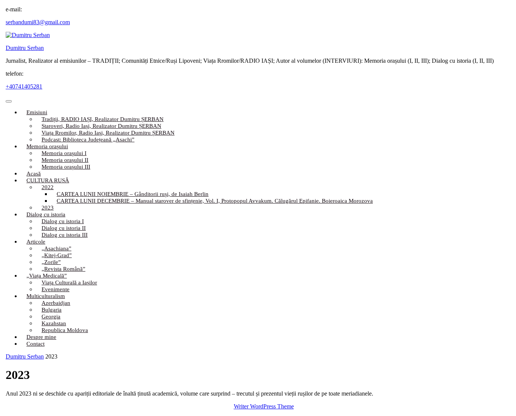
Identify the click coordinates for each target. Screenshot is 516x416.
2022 (48, 187)
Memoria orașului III (66, 167)
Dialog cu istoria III (65, 235)
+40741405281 (24, 86)
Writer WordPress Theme (264, 406)
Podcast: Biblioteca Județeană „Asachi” (88, 140)
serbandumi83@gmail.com (38, 22)
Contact (35, 344)
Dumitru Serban (25, 48)
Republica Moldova (65, 330)
